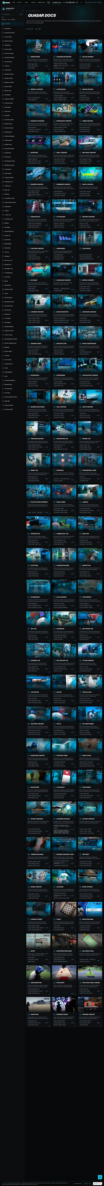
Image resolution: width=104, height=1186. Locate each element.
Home (13, 2)
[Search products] (81, 2)
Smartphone (71, 2)
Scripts (19, 2)
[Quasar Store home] (6, 2)
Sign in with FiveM (94, 2)
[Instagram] (66, 2)
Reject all (88, 1183)
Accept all (97, 1183)
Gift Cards (49, 2)
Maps (26, 2)
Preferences (77, 1183)
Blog (64, 2)
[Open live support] (100, 1177)
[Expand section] (22, 29)
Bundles (33, 2)
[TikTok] (77, 2)
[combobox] (12, 19)
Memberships (41, 2)
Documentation (56, 2)
